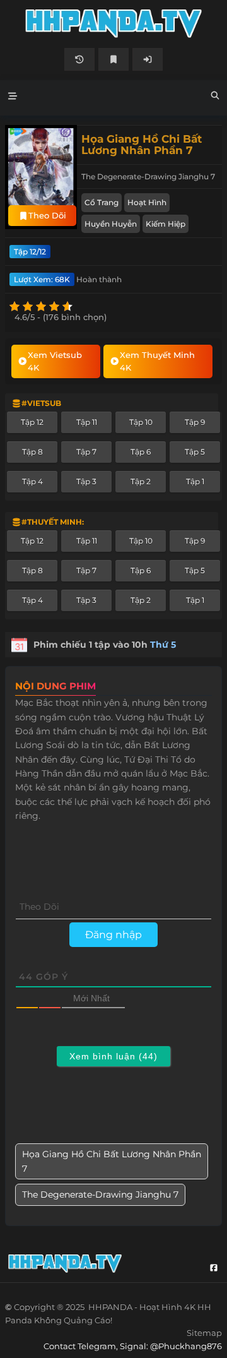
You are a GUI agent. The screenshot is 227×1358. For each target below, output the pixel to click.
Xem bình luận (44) (113, 1056)
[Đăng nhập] (147, 59)
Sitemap (204, 1333)
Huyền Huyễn (110, 224)
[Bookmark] (113, 59)
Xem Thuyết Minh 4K (157, 361)
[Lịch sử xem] (79, 59)
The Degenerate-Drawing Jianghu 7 (100, 1194)
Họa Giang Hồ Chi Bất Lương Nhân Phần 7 (111, 1161)
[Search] (215, 97)
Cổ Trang (101, 202)
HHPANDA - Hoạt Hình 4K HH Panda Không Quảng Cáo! (113, 23)
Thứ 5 (163, 645)
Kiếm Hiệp (165, 224)
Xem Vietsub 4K (55, 361)
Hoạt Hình (146, 202)
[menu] (12, 98)
